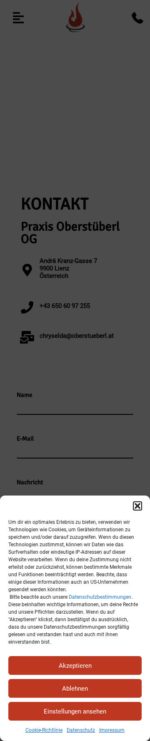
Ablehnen (75, 688)
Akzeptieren (75, 665)
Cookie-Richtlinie (43, 730)
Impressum (112, 730)
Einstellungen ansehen (75, 711)
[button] (137, 506)
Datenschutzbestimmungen (100, 597)
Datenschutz (81, 730)
